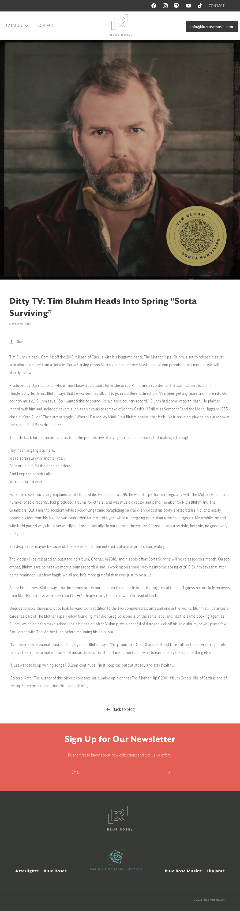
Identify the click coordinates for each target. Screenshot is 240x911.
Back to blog (124, 709)
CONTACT (217, 5)
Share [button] (20, 341)
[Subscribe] (168, 772)
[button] (16, 25)
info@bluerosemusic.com (212, 26)
